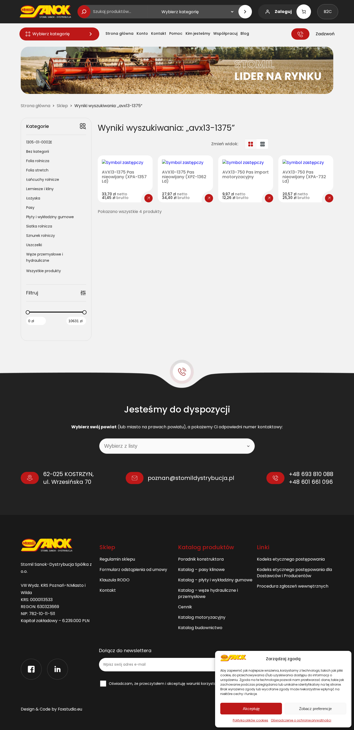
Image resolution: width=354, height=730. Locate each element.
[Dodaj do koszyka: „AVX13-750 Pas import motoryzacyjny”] (269, 198)
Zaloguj (283, 12)
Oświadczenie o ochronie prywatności (301, 720)
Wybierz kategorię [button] (51, 34)
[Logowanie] (267, 11)
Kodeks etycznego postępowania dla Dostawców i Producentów (294, 573)
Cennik (185, 607)
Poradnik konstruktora (201, 559)
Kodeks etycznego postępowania (291, 559)
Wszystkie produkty (43, 270)
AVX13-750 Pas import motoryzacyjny (245, 174)
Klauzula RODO (115, 580)
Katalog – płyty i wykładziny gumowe (215, 580)
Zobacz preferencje (315, 708)
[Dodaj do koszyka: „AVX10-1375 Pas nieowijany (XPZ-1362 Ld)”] (209, 198)
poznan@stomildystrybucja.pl (191, 478)
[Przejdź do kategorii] (245, 11)
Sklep (62, 106)
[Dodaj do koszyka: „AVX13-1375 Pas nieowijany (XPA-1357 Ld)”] (148, 198)
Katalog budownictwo (200, 628)
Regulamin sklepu (117, 559)
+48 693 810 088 (311, 474)
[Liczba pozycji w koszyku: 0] (304, 11)
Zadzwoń (325, 34)
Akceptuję (251, 708)
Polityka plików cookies (250, 720)
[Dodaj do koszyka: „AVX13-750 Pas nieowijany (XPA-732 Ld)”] (329, 198)
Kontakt (108, 590)
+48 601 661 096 (311, 482)
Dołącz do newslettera (125, 651)
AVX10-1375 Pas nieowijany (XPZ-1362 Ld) (184, 177)
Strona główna (35, 106)
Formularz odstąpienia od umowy (133, 570)
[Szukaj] (83, 11)
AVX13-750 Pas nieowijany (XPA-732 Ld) (304, 177)
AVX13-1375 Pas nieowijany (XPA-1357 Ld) (124, 177)
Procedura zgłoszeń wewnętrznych (292, 586)
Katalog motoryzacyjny (201, 617)
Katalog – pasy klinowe (201, 570)
